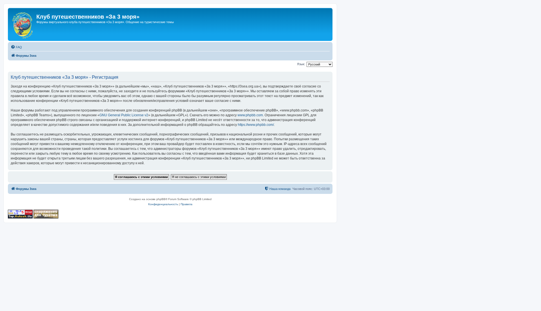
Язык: (301, 64)
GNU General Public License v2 (123, 115)
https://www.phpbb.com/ (256, 125)
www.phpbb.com (250, 115)
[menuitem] (16, 47)
